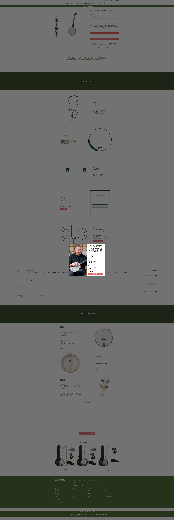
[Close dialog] (103, 245)
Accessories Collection (99, 251)
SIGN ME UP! (95, 273)
